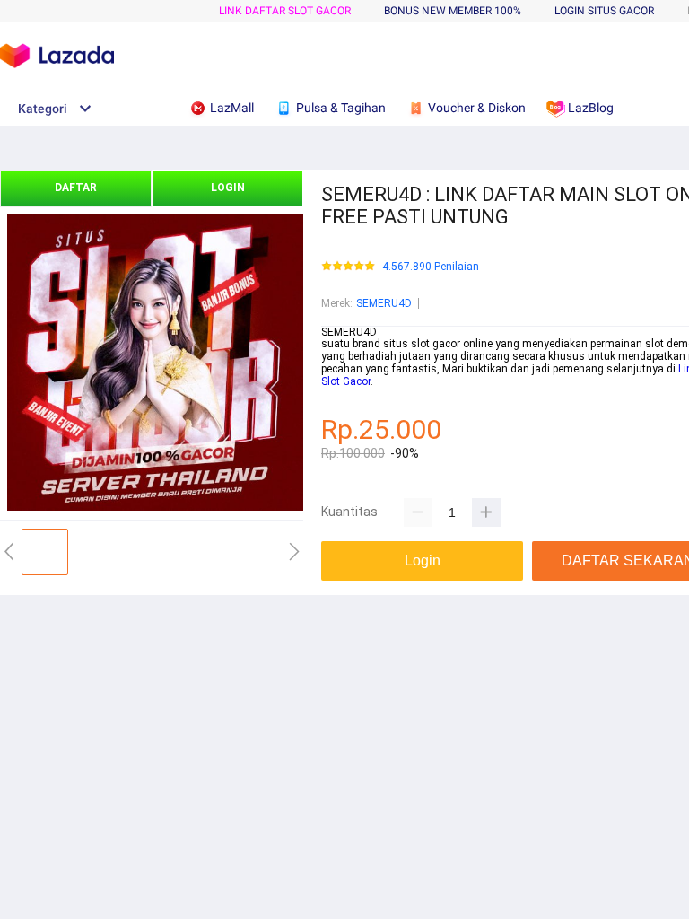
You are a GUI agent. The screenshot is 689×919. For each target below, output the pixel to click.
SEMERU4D (384, 303)
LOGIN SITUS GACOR (604, 10)
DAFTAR (76, 187)
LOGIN (228, 187)
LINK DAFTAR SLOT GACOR (285, 10)
